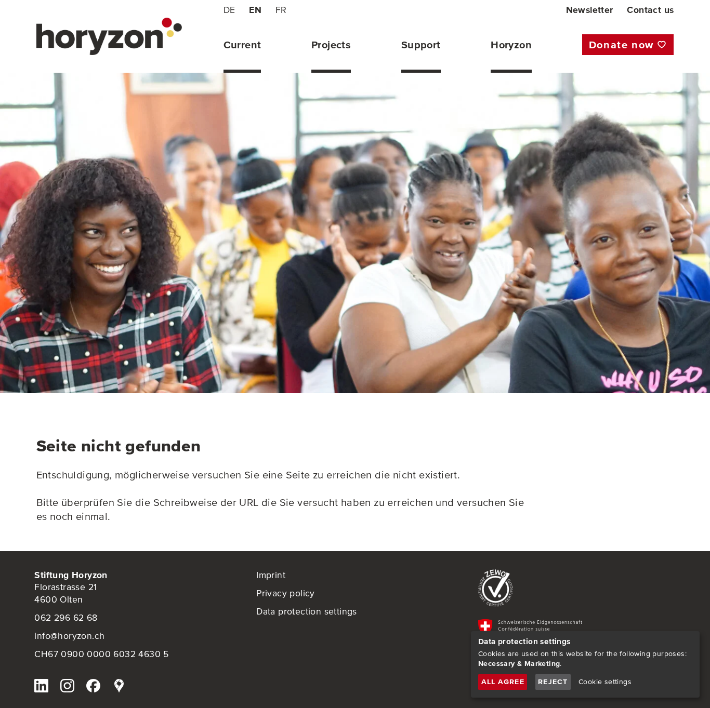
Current (242, 44)
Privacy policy (285, 593)
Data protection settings (306, 611)
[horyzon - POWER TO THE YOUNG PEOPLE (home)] (109, 36)
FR (281, 10)
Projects (331, 44)
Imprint (270, 575)
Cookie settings (605, 681)
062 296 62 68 (65, 617)
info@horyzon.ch (69, 636)
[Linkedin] (41, 687)
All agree (502, 681)
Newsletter (589, 10)
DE (229, 10)
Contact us (650, 10)
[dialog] (585, 664)
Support (421, 44)
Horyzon (511, 44)
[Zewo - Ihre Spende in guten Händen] (577, 588)
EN (255, 10)
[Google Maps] (119, 687)
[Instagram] (67, 687)
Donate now (621, 44)
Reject (553, 681)
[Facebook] (93, 687)
